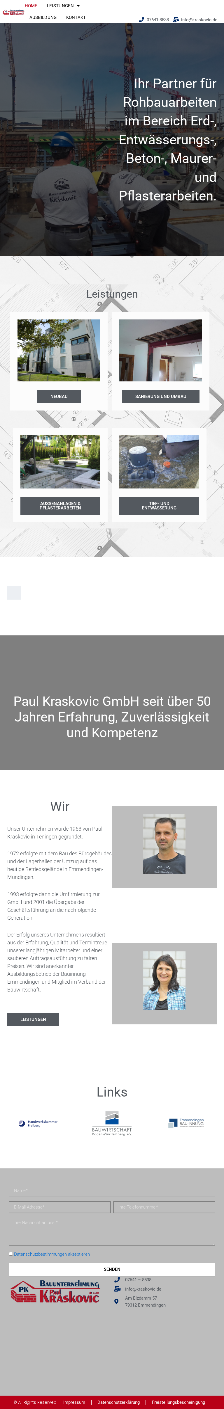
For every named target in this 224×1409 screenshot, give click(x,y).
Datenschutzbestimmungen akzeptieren (52, 1254)
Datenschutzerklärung (118, 1402)
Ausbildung (43, 17)
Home (31, 5)
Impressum (74, 1402)
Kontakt (76, 17)
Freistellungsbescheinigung (178, 1402)
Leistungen (60, 5)
